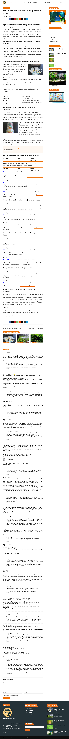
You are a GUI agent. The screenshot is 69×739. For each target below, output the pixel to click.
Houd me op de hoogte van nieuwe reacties (11, 695)
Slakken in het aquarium (59, 58)
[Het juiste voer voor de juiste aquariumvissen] (50, 733)
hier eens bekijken (19, 56)
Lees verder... (5, 732)
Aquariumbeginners (8, 6)
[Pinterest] (15, 19)
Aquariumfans (6, 16)
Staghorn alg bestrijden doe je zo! (60, 64)
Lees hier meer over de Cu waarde (27, 285)
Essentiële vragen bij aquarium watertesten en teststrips (59, 709)
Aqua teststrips (31, 51)
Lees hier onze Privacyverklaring (24, 737)
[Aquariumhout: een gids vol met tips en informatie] (37, 338)
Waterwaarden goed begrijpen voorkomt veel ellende (12, 328)
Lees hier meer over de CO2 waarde (24, 209)
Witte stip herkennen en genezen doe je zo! (35, 328)
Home (4, 6)
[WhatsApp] (17, 19)
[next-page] (5, 347)
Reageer (4, 360)
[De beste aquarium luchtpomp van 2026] (23, 338)
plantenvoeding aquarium (32, 89)
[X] (12, 19)
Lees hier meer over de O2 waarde (24, 165)
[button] (65, 2)
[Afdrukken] (25, 19)
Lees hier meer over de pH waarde (35, 176)
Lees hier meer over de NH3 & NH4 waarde (19, 264)
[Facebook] (10, 19)
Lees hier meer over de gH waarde (19, 186)
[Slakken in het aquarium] (51, 60)
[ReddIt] (20, 19)
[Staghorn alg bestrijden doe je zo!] (51, 65)
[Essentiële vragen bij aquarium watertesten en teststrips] (9, 338)
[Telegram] (27, 19)
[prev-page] (3, 347)
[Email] (22, 19)
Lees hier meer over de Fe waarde (28, 219)
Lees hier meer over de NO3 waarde (16, 254)
